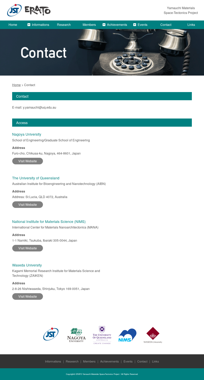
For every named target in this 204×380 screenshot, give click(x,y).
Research (64, 24)
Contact (165, 24)
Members (89, 24)
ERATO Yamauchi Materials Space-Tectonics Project (97, 374)
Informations (40, 24)
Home (13, 24)
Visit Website (27, 161)
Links (191, 24)
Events (128, 361)
